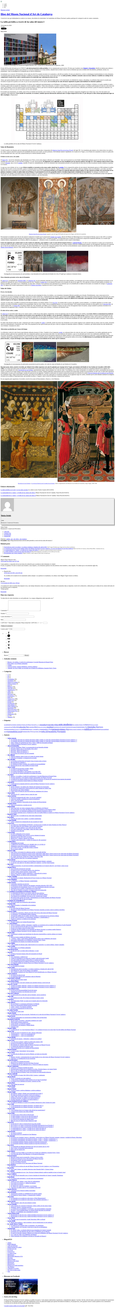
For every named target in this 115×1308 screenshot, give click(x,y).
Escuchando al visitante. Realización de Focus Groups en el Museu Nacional (31, 878)
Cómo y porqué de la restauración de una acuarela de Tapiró (27, 821)
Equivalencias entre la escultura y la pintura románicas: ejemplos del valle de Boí (25, 547)
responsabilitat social (14, 731)
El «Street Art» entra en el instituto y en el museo (24, 1186)
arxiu (8, 685)
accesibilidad (7, 724)
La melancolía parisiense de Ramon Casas (22, 1046)
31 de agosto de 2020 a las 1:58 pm (10, 583)
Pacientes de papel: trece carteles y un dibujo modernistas (26, 818)
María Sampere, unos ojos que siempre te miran (23, 1202)
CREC (9, 691)
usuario (63, 731)
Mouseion (10, 1258)
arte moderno (65, 724)
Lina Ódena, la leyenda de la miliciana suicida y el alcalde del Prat (28, 852)
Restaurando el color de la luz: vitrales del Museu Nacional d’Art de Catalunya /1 (32, 1216)
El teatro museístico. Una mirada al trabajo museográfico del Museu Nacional (31, 777)
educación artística (42, 727)
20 (8, 676)
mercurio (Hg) (107, 304)
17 (8, 674)
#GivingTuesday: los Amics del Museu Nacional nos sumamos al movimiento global (33, 809)
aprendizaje (44, 725)
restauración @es (27, 731)
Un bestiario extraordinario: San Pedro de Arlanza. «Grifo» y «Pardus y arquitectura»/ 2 (34, 1139)
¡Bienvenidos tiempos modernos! (19, 1022)
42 (8, 677)
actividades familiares (16, 724)
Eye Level (10, 1250)
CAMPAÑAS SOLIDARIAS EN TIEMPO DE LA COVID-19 (28, 844)
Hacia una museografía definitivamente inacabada (24, 1005)
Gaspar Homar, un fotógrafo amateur (20, 1023)
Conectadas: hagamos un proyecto (20, 884)
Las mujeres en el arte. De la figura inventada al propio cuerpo (27, 997)
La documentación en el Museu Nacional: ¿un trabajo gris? (26, 1107)
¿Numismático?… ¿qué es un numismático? (22, 1035)
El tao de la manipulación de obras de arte (22, 1008)
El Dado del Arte (11, 1248)
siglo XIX (38, 731)
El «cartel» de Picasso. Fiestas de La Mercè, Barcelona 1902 (27, 856)
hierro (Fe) (5, 160)
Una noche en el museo (17, 1184)
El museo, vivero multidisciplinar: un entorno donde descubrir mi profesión (31, 1210)
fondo (9, 697)
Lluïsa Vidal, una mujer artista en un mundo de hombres (25, 1096)
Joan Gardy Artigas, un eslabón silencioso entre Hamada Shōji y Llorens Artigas (32, 1169)
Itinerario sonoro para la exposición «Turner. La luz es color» (27, 1157)
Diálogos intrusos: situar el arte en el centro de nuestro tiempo (27, 756)
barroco (87, 725)
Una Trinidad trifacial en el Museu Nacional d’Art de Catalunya (28, 961)
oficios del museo (12, 709)
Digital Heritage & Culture (14, 1247)
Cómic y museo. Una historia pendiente (21, 1007)
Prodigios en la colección (17, 831)
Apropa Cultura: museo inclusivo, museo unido (23, 872)
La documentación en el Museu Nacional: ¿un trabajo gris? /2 (27, 1105)
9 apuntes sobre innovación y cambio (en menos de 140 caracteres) (28, 840)
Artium (9, 1242)
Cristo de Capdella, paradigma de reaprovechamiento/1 (25, 799)
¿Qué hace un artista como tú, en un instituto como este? (26, 1187)
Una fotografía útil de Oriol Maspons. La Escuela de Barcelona (27, 1154)
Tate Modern (10, 1267)
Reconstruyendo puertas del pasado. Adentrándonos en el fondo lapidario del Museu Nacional (36, 897)
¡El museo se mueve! (16, 1133)
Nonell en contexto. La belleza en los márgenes (23, 919)
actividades (10, 680)
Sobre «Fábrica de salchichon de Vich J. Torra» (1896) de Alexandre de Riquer (32, 742)
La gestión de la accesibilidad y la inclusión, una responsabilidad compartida (31, 1208)
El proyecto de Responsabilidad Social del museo (24, 990)
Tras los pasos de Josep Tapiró (19, 979)
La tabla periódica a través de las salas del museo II (17, 551)
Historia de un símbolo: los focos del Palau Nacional (25, 1063)
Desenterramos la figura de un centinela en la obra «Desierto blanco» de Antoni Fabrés (34, 1069)
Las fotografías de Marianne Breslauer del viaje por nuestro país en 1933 (30, 1146)
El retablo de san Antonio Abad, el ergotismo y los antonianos (27, 1225)
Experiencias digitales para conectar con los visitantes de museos (28, 835)
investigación (7, 534)
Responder (3, 568)
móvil (39, 729)
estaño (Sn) (44, 282)
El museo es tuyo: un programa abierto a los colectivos (25, 870)
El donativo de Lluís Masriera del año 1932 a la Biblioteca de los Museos (30, 1231)
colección (6, 531)
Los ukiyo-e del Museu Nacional (19, 770)
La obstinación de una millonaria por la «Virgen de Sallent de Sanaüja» (29, 1064)
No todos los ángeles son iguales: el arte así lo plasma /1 (25, 1095)
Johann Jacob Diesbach (7, 247)
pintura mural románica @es (76, 729)
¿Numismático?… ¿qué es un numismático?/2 (23, 1034)
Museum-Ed (10, 1262)
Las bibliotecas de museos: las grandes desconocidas (25, 941)
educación (10, 694)
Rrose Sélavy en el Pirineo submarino (17, 663)
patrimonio (56, 729)
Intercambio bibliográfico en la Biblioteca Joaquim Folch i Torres (28, 940)
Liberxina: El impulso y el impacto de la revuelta (24, 758)
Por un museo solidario (17, 849)
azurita (60, 332)
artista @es (82, 724)
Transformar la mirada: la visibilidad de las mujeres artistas (26, 1193)
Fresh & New (11, 1252)
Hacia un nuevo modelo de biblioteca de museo (23, 937)
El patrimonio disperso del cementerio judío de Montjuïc (26, 976)
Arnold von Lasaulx (55, 237)
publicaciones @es (12, 711)
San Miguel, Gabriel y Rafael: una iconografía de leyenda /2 (27, 1093)
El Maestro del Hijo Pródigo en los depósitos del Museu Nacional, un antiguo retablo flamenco (36, 929)
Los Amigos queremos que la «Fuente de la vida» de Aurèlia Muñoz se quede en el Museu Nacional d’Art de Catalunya (42, 812)
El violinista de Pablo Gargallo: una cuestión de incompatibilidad (28, 764)
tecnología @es (54, 731)
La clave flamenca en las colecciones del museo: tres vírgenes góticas (29, 894)
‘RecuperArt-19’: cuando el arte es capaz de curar (24, 794)
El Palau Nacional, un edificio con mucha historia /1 (24, 1099)
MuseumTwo (10, 1264)
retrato (34, 731)
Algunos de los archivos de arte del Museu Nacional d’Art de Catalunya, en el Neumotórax (35, 1166)
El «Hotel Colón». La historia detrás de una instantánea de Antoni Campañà (31, 1230)
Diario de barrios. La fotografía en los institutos (23, 905)
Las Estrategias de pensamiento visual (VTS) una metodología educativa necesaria (32, 887)
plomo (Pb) (17, 305)
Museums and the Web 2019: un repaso (21, 837)
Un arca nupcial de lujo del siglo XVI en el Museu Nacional (27, 926)
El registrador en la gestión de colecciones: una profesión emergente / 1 (29, 1199)
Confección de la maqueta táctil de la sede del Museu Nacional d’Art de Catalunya (33, 783)
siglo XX (44, 731)
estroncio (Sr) (32, 280)
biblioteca (10, 686)
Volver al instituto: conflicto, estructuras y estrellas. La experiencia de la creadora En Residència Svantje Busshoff (41, 925)
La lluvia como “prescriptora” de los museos (22, 1051)
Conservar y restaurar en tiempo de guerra (22, 1067)
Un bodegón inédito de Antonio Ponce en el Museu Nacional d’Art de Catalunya (32, 963)
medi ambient (11, 705)
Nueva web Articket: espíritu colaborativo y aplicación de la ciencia (29, 873)
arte (12, 539)
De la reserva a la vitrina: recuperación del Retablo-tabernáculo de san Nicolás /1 (32, 1127)
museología (10, 708)
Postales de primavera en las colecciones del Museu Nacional (27, 1158)
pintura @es (64, 729)
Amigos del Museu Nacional (29, 724)
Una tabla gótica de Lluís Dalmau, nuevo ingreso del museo (27, 826)
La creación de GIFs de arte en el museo (21, 899)
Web (2, 619)
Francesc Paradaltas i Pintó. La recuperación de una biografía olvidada (29, 747)
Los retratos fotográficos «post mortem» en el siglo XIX (25, 771)
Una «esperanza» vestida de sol (19, 957)
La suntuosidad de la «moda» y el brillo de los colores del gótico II (18, 495)
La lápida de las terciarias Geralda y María (22, 768)
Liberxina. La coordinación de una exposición (23, 1058)
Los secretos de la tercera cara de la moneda (22, 753)
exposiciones (10, 696)
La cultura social (11, 1253)
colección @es (24, 727)
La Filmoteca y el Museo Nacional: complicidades (24, 881)
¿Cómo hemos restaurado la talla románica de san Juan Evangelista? (29, 1079)
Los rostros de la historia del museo (20, 1061)
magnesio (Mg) (22, 280)
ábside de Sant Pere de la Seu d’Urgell (62, 150)
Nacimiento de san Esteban (25, 370)
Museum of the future (13, 1261)
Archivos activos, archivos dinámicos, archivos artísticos (22, 666)
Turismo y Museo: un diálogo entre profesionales (24, 875)
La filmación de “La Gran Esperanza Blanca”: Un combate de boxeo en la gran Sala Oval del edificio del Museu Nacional (43, 1029)
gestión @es (10, 700)
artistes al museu (11, 683)
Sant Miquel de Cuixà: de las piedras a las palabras (24, 970)
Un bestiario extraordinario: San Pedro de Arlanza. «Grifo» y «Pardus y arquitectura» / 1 (34, 1140)
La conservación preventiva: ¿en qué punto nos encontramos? (27, 1178)
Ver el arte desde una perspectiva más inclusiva (23, 902)
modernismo (25, 729)
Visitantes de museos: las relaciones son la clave (23, 991)
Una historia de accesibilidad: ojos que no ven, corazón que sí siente (29, 896)
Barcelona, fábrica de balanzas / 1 (20, 752)
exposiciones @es (82, 727)
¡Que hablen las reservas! (17, 1084)
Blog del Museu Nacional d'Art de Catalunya (26, 14)
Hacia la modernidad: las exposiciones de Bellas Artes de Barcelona (29, 1017)
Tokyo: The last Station (17, 800)
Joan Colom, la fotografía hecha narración (22, 1148)
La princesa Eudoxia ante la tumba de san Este (42, 483)
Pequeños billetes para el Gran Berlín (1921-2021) (24, 749)
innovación (9, 729)
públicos (88, 729)
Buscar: (6, 655)
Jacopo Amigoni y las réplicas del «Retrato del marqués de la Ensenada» (30, 786)
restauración (7, 536)
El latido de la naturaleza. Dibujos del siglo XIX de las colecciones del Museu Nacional (34, 912)
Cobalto (9, 665)
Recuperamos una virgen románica (13, 553)
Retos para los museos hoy (18, 1149)
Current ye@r (5, 629)
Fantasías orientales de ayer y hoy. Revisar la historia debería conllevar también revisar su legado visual (38, 1172)
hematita (8, 163)
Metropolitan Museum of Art (15, 1256)
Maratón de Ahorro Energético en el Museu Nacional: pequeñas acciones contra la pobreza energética (38, 909)
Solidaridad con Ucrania (17, 843)
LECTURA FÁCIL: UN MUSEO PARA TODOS (24, 847)
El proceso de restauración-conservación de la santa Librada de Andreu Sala (31, 788)
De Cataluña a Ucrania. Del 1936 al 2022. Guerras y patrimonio (28, 1075)
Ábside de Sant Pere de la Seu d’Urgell (37, 234)
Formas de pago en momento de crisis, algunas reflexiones (26, 1032)
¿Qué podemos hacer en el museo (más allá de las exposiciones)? (28, 1110)
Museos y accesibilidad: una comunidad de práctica (24, 1212)
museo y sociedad (33, 729)
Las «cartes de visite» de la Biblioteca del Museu (24, 1234)
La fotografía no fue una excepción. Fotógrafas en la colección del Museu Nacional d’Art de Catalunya (38, 1014)
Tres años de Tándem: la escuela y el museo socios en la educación (28, 890)
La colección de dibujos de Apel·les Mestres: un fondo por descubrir (29, 1054)
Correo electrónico (6, 616)
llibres (13, 729)
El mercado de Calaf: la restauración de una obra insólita (26, 1123)
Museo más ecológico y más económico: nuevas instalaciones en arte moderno (31, 1222)
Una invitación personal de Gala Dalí (20, 868)
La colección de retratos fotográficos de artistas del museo (26, 773)
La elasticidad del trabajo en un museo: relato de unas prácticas (27, 893)
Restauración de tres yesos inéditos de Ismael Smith (24, 765)
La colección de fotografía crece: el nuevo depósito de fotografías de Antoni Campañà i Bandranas (37, 1175)
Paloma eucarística (36, 285)
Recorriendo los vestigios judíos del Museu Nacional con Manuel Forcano (30, 1045)
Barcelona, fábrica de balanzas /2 (19, 750)
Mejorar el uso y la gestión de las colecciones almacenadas (26, 815)
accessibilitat (10, 679)
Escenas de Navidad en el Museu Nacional (22, 1043)
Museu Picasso (11, 1259)
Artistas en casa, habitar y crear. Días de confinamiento (25, 1181)
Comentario (4, 610)
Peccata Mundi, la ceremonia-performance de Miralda (25, 1004)
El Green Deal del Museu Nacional (20, 908)
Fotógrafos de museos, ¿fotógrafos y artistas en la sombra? (26, 1038)
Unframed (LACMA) (13, 1268)
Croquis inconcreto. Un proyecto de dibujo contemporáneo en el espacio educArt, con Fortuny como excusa (39, 865)
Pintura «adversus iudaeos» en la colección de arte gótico (26, 827)
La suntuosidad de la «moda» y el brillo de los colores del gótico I (18, 492)
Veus (8, 1271)
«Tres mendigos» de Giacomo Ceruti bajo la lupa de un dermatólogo (29, 1227)
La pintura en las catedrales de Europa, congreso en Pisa (26, 1081)
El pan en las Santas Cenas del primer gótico (22, 928)
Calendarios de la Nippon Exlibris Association (23, 1190)
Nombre (3, 613)
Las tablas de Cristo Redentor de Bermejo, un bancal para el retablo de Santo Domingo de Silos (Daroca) (39, 824)
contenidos (31, 727)
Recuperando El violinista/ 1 (18, 762)
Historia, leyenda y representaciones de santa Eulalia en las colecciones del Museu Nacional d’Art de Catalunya (40, 1057)
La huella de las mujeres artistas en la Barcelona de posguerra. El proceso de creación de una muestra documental (41, 779)
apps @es (38, 724)
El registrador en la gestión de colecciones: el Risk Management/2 (28, 1198)
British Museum (11, 1244)
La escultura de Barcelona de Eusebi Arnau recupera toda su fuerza (28, 761)
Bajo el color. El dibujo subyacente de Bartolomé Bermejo (26, 1070)
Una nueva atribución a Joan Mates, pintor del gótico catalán (27, 829)
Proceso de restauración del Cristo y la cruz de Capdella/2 (26, 797)
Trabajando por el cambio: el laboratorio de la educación (26, 888)
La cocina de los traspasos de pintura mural (22, 1119)
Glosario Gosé (14, 1026)
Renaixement (96, 729)
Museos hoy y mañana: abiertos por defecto (22, 838)
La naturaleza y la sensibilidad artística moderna (23, 914)
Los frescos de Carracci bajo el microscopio (22, 1114)
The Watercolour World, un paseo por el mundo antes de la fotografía (29, 1001)
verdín (43, 322)
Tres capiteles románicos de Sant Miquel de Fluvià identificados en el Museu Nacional (33, 972)
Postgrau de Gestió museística (15, 1265)
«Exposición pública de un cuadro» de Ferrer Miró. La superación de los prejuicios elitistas (35, 916)
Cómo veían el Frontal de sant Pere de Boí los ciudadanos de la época (29, 791)
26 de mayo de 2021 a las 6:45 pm (13, 573)
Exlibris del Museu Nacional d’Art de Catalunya (23, 744)
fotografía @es (93, 727)
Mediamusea (10, 1255)
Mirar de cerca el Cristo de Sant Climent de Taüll (24, 1120)
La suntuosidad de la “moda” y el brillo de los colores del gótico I (21, 550)
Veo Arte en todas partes (13, 1270)
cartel (11, 727)
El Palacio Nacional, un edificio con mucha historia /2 (25, 1098)
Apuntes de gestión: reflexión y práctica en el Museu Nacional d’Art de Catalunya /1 (33, 987)
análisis (8, 539)
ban (54, 483)
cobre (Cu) (5, 313)
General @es (7, 533)
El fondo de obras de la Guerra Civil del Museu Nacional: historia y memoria (31, 861)
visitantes (9, 717)
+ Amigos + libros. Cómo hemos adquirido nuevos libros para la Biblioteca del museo (33, 938)
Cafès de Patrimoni (12, 1245)
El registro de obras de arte (18, 975)
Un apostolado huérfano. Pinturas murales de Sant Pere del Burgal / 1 (29, 1143)
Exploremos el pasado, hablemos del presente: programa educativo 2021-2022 (31, 885)
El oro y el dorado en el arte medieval (21, 1078)
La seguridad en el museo (17, 966)
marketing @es (18, 729)
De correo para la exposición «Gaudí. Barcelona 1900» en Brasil (28, 1219)
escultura (50, 727)
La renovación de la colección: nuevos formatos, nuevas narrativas (28, 994)
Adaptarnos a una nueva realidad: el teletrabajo (23, 846)
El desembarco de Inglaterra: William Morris (22, 1025)
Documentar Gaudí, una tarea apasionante (22, 1160)
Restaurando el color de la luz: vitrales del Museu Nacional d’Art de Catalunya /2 (32, 1215)
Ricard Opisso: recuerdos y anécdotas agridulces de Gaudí (26, 1020)
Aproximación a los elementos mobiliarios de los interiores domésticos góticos (31, 811)
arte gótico (16, 539)
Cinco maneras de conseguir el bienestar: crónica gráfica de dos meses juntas (31, 1205)
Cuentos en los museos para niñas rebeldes (22, 1111)
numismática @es (45, 729)
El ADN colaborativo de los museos (20, 834)
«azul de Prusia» (77, 242)
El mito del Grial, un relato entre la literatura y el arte (25, 950)
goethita (20, 163)
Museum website (5, 10)
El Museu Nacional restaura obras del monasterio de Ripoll (26, 953)
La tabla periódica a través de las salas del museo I (24, 1117)
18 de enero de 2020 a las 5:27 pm (10, 561)
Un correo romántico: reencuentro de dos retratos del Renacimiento (28, 802)
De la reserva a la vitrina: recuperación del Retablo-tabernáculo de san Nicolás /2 (32, 1125)
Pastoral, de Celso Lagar (17, 1011)
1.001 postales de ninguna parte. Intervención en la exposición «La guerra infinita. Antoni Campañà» (37, 944)
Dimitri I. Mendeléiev (89, 68)
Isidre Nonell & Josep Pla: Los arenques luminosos (24, 858)
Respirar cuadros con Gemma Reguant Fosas (23, 922)
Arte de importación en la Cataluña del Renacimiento (25, 1048)
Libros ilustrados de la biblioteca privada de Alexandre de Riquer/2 (28, 1236)
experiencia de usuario (59, 727)
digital (9, 693)
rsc (8, 715)
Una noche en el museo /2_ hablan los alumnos (23, 1183)
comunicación (11, 690)
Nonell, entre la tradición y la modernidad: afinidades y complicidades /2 (30, 917)
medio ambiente (11, 706)
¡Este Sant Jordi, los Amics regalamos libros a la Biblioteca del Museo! (29, 808)
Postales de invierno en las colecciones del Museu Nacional (26, 1163)
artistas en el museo (12, 682)
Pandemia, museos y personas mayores (21, 1207)
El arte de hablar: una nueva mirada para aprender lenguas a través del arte (30, 982)
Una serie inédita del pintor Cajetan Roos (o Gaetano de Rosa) (27, 960)
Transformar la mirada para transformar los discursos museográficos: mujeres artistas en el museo (36, 934)
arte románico (23, 539)
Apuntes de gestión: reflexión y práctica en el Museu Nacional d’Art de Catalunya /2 (33, 985)
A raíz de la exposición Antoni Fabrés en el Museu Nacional (27, 780)
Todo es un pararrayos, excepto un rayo (21, 805)
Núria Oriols (6, 515)
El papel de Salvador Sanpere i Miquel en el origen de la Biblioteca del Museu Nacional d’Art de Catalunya (39, 1233)
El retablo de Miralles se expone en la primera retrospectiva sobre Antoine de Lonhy (33, 1102)
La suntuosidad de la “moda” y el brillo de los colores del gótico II (28, 1128)
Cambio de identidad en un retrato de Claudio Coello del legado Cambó (30, 958)
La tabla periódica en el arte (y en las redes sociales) (14, 490)
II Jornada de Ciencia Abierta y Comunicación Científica (26, 1195)
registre (9, 712)
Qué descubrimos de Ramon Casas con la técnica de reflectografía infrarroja (31, 1072)
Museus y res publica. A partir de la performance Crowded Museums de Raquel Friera (30, 662)
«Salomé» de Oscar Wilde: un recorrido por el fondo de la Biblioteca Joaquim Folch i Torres (31, 668)
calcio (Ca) (5, 280)
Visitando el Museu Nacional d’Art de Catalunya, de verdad (27, 931)
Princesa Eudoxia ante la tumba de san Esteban (100, 373)
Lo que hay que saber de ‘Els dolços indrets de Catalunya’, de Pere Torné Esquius (32, 862)
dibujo (36, 727)
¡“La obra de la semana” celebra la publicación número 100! (27, 1042)
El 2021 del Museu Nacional (18, 1161)
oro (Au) (55, 302)
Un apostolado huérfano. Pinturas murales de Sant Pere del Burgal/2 (29, 1142)
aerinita (61, 167)
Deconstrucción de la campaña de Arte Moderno (23, 1134)
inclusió (9, 702)
